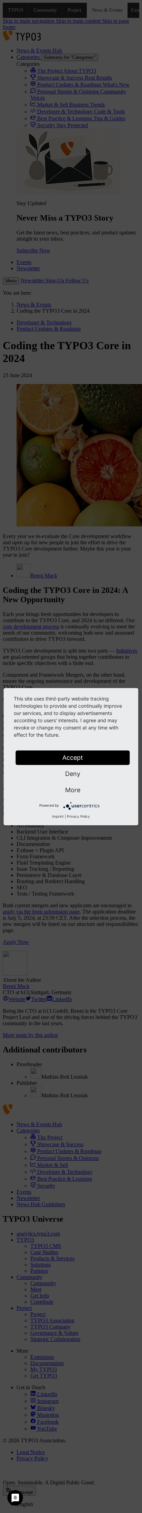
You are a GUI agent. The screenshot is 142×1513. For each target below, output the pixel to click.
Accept (72, 757)
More (72, 790)
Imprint (58, 816)
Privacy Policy (78, 816)
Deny (72, 773)
